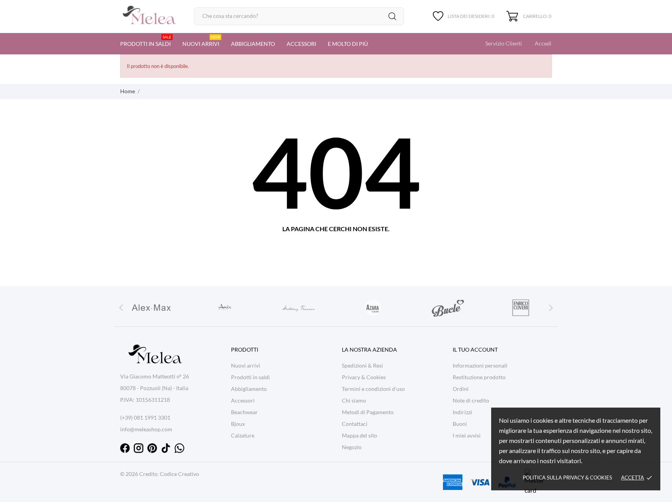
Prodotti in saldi (146, 41)
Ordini (461, 388)
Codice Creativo (179, 474)
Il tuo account (475, 349)
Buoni (460, 423)
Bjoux (238, 423)
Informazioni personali (480, 365)
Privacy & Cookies (364, 377)
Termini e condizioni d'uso (373, 388)
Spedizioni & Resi (362, 365)
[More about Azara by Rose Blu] (373, 308)
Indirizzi (462, 412)
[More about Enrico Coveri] (521, 308)
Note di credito (471, 400)
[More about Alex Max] (151, 308)
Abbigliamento (253, 43)
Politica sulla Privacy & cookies (567, 477)
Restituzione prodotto (479, 377)
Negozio (352, 447)
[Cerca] (392, 16)
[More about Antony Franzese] (299, 308)
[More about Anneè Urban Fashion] (225, 308)
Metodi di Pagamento (368, 412)
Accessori (301, 43)
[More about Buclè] (447, 308)
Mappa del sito (359, 435)
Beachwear (244, 412)
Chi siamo (354, 400)
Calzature (242, 435)
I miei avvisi (467, 435)
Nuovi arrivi (201, 41)
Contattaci (355, 423)
